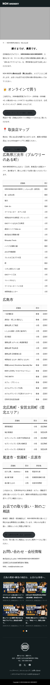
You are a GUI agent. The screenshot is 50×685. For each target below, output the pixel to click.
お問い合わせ (36, 670)
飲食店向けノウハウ (18, 600)
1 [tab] (23, 631)
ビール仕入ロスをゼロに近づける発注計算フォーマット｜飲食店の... (36, 597)
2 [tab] (26, 631)
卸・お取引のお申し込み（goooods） (19, 535)
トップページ (14, 670)
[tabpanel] (25, 604)
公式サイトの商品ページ (26, 118)
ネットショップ (25, 670)
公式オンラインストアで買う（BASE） (19, 113)
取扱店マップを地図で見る (15, 149)
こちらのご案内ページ (32, 540)
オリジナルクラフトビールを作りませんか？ (26, 674)
